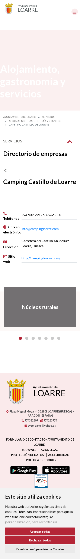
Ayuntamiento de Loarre (19, 116)
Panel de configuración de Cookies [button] (40, 549)
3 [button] (33, 338)
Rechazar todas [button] (40, 540)
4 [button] (39, 338)
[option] (40, 307)
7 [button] (58, 338)
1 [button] (20, 338)
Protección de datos (27, 455)
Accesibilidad (58, 455)
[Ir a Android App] (23, 470)
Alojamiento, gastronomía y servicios (35, 121)
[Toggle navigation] (74, 12)
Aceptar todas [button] (40, 531)
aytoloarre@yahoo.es (41, 425)
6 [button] (52, 338)
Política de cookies (41, 460)
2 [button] (26, 338)
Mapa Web (29, 449)
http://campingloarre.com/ (41, 258)
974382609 (31, 420)
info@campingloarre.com (40, 229)
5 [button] (46, 338)
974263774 (50, 420)
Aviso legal (49, 449)
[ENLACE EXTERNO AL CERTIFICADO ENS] (40, 482)
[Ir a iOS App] (55, 470)
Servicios (48, 116)
